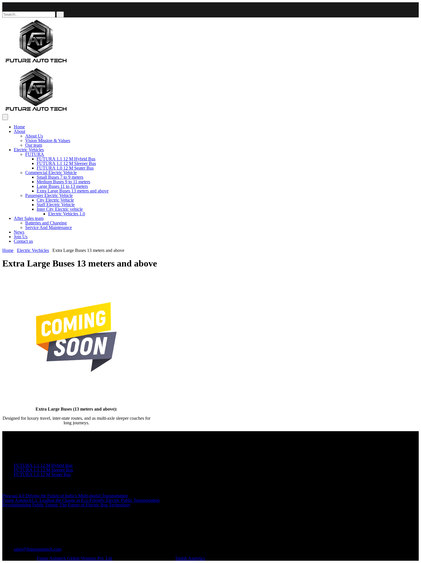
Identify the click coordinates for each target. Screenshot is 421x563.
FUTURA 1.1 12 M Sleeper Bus (66, 163)
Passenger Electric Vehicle (49, 195)
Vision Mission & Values (47, 140)
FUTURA (34, 154)
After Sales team (29, 218)
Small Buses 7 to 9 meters (60, 177)
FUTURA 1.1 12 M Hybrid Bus (66, 158)
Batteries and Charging (46, 222)
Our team (33, 145)
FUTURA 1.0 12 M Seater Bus (65, 168)
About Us (34, 136)
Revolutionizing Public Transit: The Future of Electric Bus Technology (66, 504)
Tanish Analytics (190, 558)
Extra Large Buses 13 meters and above (73, 190)
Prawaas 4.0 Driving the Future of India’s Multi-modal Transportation (65, 495)
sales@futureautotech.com (37, 549)
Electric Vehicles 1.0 (66, 213)
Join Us (20, 236)
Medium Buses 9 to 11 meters (63, 181)
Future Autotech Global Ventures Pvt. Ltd (75, 558)
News (19, 232)
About (19, 131)
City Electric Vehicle (55, 200)
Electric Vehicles (29, 149)
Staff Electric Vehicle (56, 204)
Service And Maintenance (48, 227)
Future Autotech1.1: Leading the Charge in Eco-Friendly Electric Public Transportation (81, 500)
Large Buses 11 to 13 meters (62, 186)
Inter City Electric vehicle (60, 209)
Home (19, 126)
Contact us (23, 241)
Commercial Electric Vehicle (51, 172)
